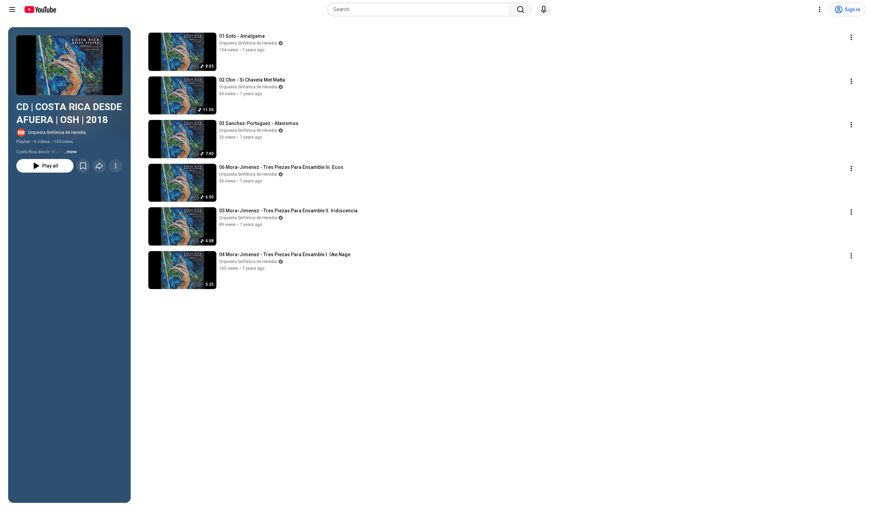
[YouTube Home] (40, 9)
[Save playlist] (83, 166)
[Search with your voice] (543, 9)
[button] (69, 65)
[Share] (99, 166)
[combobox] (420, 9)
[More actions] (115, 166)
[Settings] (820, 9)
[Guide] (12, 9)
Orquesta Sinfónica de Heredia (57, 132)
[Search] (520, 9)
